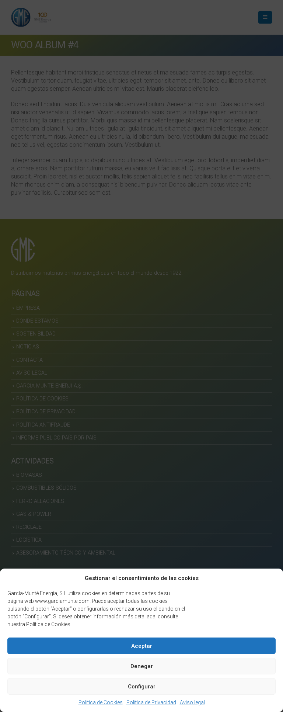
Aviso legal (192, 702)
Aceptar (141, 646)
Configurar (142, 686)
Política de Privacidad (151, 702)
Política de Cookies (100, 702)
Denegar (141, 666)
